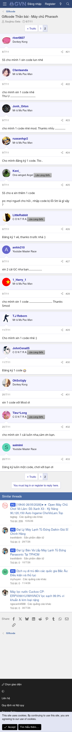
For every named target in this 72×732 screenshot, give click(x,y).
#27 (68, 261)
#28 (68, 293)
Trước (32, 28)
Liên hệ (6, 698)
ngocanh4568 (18, 604)
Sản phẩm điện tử (34, 537)
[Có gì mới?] (60, 4)
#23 (68, 120)
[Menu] (5, 4)
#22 (68, 84)
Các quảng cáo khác (31, 516)
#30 (68, 362)
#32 (68, 426)
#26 (68, 229)
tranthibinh (16, 537)
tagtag (13, 516)
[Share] (62, 52)
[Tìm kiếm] (67, 4)
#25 (68, 184)
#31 (68, 394)
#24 (68, 152)
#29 (68, 329)
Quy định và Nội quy (13, 705)
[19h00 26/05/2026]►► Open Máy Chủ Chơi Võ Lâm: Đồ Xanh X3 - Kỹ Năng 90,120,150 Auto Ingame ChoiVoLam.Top (39, 508)
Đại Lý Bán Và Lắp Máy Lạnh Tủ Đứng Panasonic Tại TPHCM (38, 552)
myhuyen (15, 579)
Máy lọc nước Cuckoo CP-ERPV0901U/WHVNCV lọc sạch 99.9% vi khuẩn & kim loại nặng (37, 595)
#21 (68, 51)
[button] (35, 691)
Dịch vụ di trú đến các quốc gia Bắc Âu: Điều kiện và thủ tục (39, 573)
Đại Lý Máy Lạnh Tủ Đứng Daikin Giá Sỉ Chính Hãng (39, 531)
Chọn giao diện (13, 684)
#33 (68, 459)
